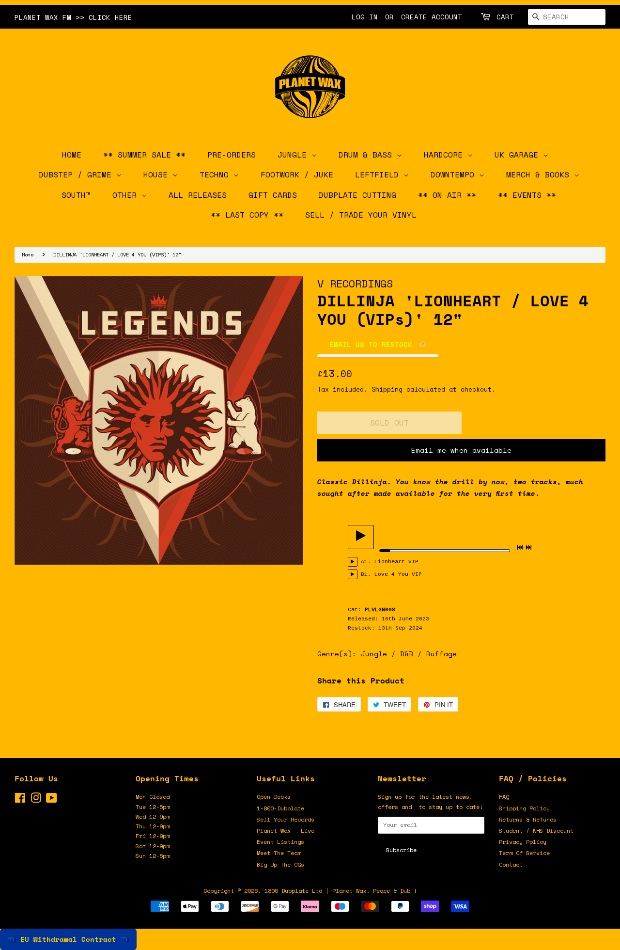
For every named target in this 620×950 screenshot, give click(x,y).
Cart (505, 17)
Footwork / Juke (297, 174)
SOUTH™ (76, 195)
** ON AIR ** (447, 195)
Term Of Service (524, 853)
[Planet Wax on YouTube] (51, 800)
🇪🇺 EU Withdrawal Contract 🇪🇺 (68, 939)
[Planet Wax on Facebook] (20, 800)
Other (126, 195)
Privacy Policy (522, 842)
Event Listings (280, 842)
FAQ (504, 796)
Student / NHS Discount (536, 830)
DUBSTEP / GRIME (77, 174)
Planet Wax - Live (285, 830)
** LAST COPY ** (247, 215)
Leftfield (379, 174)
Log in (365, 17)
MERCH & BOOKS (540, 174)
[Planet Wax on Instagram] (36, 800)
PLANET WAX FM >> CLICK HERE (73, 17)
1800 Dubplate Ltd (293, 891)
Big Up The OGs (280, 864)
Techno (216, 174)
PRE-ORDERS (231, 154)
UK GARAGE (519, 154)
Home (27, 254)
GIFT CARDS (272, 195)
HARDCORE (445, 154)
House (157, 174)
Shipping (387, 389)
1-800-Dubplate (280, 808)
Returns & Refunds (528, 819)
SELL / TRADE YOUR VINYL (361, 215)
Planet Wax (349, 891)
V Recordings (355, 283)
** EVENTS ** (527, 195)
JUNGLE (294, 154)
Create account (431, 17)
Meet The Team (279, 853)
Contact (511, 864)
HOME (71, 154)
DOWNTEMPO (455, 174)
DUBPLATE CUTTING (357, 195)
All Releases (198, 195)
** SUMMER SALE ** (144, 154)
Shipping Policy (524, 808)
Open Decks (274, 796)
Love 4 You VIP (398, 574)
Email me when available (461, 450)
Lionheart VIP (396, 562)
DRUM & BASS (368, 154)
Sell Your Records (285, 819)
